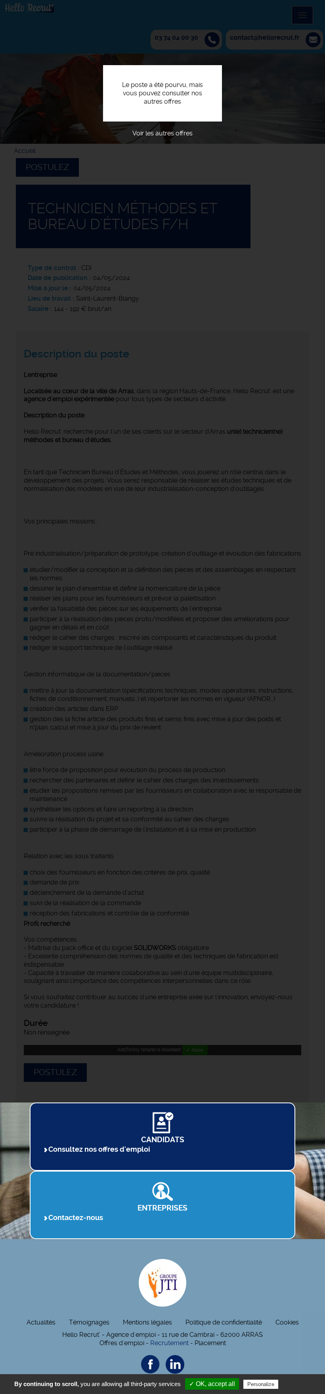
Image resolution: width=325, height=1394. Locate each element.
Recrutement (169, 1343)
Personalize (260, 1384)
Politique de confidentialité (223, 1322)
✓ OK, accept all (212, 1383)
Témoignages (89, 1322)
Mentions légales (147, 1322)
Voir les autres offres (162, 133)
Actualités (41, 1322)
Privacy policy (299, 1384)
